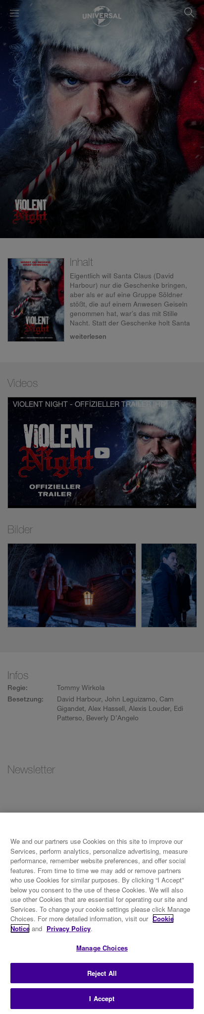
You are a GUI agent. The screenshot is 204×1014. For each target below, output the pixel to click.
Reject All (102, 973)
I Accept (101, 998)
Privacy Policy (69, 928)
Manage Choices (102, 947)
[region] (102, 913)
